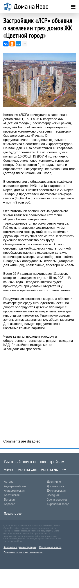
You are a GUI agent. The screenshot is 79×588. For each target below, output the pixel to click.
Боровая (9, 504)
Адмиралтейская (15, 486)
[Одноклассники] (12, 43)
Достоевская (55, 486)
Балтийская (12, 495)
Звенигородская (57, 499)
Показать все (13, 513)
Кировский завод (58, 504)
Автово (8, 481)
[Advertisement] (39, 394)
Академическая (14, 490)
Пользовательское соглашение (23, 552)
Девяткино (54, 481)
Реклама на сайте (50, 547)
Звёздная (53, 495)
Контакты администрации (20, 547)
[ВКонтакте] (6, 43)
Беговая (9, 499)
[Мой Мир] (18, 43)
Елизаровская (56, 490)
